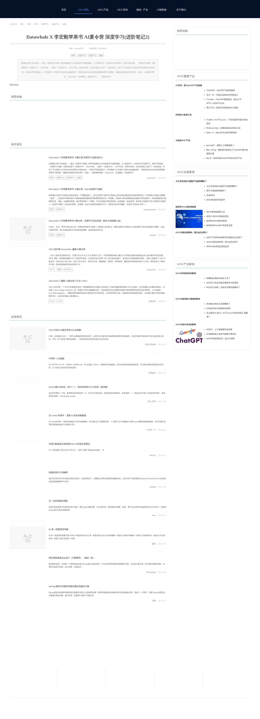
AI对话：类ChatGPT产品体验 (189, 85)
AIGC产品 (103, 9)
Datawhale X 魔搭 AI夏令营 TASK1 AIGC (68, 281)
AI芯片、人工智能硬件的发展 (219, 329)
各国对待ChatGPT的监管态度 (219, 225)
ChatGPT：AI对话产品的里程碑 (220, 90)
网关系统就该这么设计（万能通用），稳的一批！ (72, 558)
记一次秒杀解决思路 (58, 501)
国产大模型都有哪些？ (216, 191)
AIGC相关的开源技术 (215, 200)
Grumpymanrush (150, 210)
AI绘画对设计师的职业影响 (218, 308)
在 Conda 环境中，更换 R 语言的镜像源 (67, 415)
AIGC (52, 269)
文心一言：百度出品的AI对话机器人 (222, 95)
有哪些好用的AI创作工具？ (218, 278)
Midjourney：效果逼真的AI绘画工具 (223, 128)
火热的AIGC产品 (183, 140)
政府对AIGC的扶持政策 (186, 207)
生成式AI (210, 195)
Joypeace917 (151, 270)
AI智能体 (162, 9)
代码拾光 (152, 373)
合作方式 (130, 673)
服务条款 (226, 677)
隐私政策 (226, 673)
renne (154, 515)
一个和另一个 (150, 430)
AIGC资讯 (83, 9)
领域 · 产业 (142, 9)
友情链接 (130, 682)
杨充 (154, 544)
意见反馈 (178, 673)
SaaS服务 (130, 677)
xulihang (153, 487)
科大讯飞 (68, 269)
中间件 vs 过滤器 (56, 358)
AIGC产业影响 (186, 264)
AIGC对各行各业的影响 (186, 324)
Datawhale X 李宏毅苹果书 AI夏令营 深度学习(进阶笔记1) (76, 157)
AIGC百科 (122, 9)
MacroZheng (151, 572)
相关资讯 (16, 144)
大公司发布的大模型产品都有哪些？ (191, 181)
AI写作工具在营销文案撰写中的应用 (222, 283)
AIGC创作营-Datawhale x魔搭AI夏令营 (67, 249)
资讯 (29, 24)
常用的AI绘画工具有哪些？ (218, 304)
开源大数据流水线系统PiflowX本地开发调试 (69, 444)
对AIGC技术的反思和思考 (217, 246)
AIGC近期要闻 (186, 172)
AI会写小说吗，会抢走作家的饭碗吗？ (223, 287)
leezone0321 (151, 178)
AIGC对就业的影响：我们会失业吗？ (192, 232)
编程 (64, 24)
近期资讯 (16, 316)
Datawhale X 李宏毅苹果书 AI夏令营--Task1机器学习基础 (75, 189)
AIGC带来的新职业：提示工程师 (220, 338)
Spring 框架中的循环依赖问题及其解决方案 (69, 586)
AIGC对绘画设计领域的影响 (188, 299)
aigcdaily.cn (105, 704)
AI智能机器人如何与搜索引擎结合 (221, 334)
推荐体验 (16, 96)
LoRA (59, 301)
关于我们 (181, 9)
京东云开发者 (150, 344)
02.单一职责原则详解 (58, 529)
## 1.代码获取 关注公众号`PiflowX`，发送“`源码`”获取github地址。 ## (76, 450)
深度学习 (45, 24)
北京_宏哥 (152, 401)
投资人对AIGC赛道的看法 (217, 216)
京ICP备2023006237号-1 (165, 704)
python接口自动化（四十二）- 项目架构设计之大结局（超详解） (79, 387)
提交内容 (130, 686)
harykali (153, 235)
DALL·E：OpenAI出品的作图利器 (221, 132)
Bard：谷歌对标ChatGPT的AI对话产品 (224, 158)
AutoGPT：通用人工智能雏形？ (220, 145)
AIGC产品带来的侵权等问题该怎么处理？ (224, 237)
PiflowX (153, 455)
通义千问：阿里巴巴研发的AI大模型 (222, 108)
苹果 (36, 24)
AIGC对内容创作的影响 (186, 273)
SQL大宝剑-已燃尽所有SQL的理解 (65, 330)
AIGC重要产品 (186, 76)
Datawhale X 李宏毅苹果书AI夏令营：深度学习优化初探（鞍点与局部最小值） (85, 221)
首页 (63, 9)
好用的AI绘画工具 (184, 115)
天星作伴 (152, 301)
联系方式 (82, 677)
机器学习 (55, 24)
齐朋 (154, 601)
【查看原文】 (106, 77)
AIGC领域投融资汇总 (215, 212)
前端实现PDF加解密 (58, 472)
